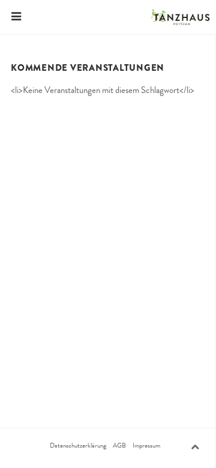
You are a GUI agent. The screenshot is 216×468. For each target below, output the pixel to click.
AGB (119, 446)
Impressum (146, 446)
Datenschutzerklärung (78, 446)
